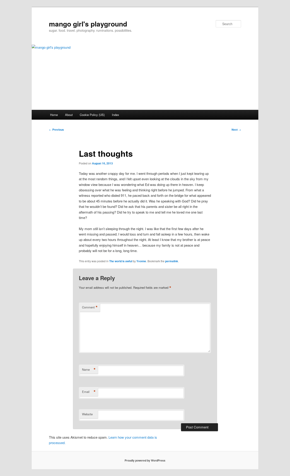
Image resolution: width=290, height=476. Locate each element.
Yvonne (141, 261)
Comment (90, 307)
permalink (171, 261)
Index (115, 115)
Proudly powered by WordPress (145, 460)
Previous (56, 129)
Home (54, 115)
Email (89, 391)
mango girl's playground (88, 24)
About (69, 115)
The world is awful (120, 261)
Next (236, 129)
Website (87, 414)
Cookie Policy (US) (92, 115)
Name (89, 369)
